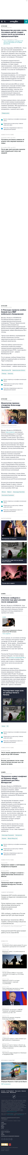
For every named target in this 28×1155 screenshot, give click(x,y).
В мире (3, 594)
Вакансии (24, 1091)
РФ (7, 726)
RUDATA (2, 1134)
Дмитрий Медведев (7, 230)
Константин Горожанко (8, 495)
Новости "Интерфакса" (5, 1131)
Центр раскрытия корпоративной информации (10, 1136)
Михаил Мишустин (12, 838)
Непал (3, 726)
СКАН (2, 1133)
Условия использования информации (9, 1147)
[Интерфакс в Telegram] (5, 1139)
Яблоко (4, 492)
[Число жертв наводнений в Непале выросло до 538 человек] (8, 626)
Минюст (9, 492)
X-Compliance (3, 1123)
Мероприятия (13, 1092)
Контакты (3, 1091)
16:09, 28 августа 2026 (6, 773)
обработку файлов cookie (12, 1111)
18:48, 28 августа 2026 (6, 163)
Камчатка (10, 373)
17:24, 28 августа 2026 (6, 595)
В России (4, 26)
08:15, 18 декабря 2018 (6, 27)
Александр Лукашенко (8, 835)
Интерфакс (14, 21)
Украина (4, 838)
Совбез (4, 234)
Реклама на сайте (5, 1092)
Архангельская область (18, 370)
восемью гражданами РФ (16, 657)
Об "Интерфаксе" (10, 1091)
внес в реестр (10, 432)
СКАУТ (2, 1125)
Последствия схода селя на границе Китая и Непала (13, 693)
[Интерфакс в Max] (11, 1139)
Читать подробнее (12, 632)
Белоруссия (19, 835)
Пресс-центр (18, 1091)
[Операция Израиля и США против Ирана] (14, 1079)
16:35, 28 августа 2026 (6, 307)
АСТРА (2, 1128)
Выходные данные (5, 1149)
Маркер (2, 1126)
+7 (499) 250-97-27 (20, 1114)
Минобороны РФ (6, 370)
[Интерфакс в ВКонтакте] (7, 1139)
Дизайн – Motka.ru (5, 1150)
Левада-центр (5, 113)
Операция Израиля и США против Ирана (14, 1081)
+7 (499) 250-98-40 (9, 1114)
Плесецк (4, 373)
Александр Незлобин (18, 492)
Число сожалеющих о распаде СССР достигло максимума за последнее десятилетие (13, 42)
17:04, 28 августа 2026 (6, 400)
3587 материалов (5, 1084)
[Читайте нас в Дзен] (2, 1139)
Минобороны (17, 230)
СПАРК (2, 1122)
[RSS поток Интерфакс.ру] (9, 1139)
